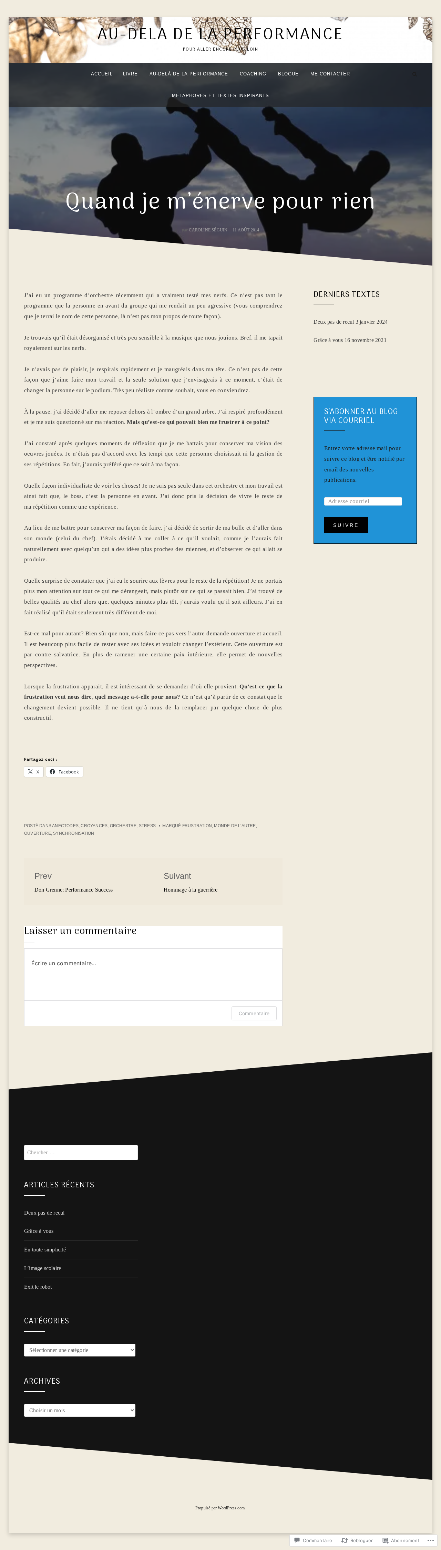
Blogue (288, 73)
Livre (130, 73)
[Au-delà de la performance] (26, 74)
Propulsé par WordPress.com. (220, 1508)
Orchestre (123, 825)
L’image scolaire (42, 1268)
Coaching (253, 73)
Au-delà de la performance (220, 35)
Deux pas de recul (334, 322)
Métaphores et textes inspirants (220, 95)
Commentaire (254, 1013)
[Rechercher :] (81, 1152)
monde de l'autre (235, 825)
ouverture (37, 833)
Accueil (102, 73)
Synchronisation (73, 833)
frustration (197, 825)
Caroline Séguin (208, 230)
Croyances (94, 825)
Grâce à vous (328, 340)
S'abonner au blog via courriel (361, 416)
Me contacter (330, 73)
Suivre (346, 525)
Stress (147, 825)
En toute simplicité (45, 1249)
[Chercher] (414, 74)
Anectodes (65, 825)
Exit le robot (38, 1287)
